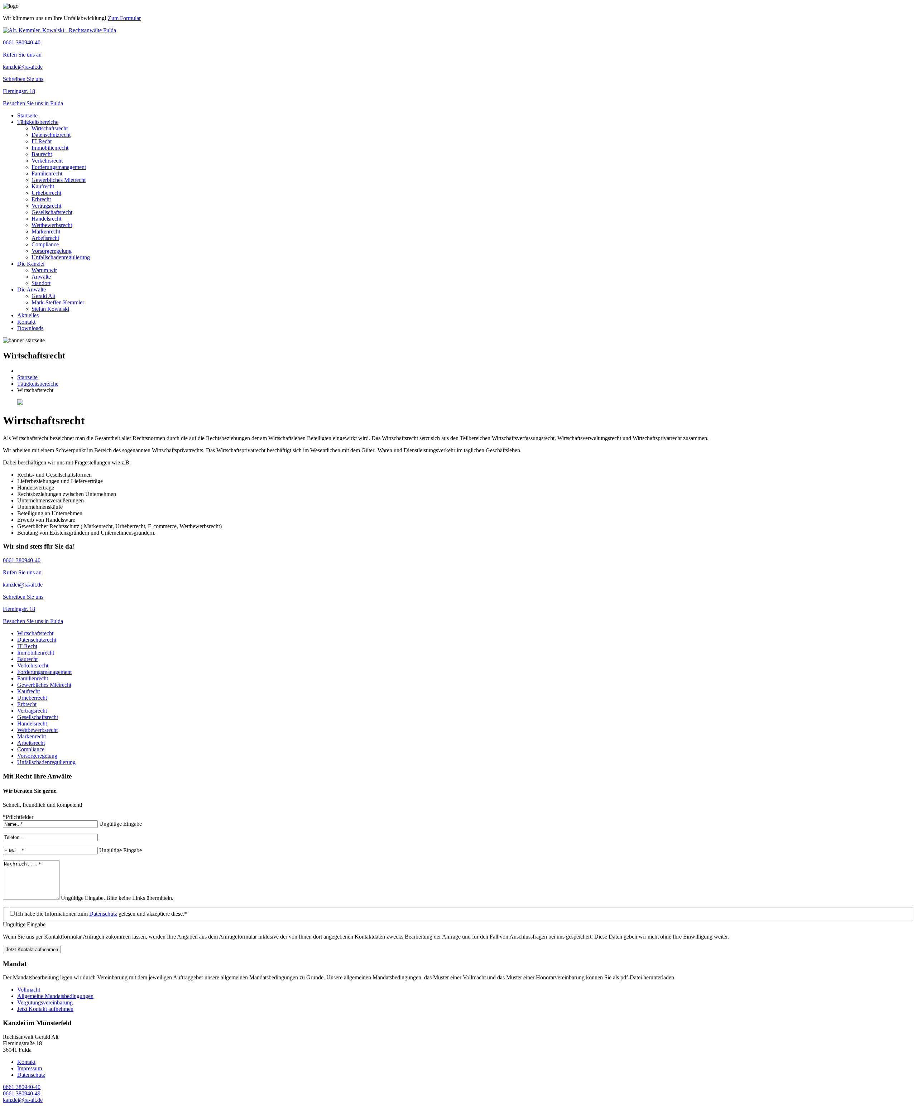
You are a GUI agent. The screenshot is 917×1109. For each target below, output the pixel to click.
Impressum (29, 1068)
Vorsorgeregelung (52, 251)
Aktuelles (28, 315)
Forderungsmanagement (59, 167)
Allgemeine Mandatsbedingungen (55, 996)
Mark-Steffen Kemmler (58, 302)
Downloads (30, 328)
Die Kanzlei (30, 264)
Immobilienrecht (50, 148)
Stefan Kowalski (50, 309)
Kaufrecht (43, 186)
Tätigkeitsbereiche (37, 122)
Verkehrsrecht (47, 161)
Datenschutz (103, 914)
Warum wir (44, 270)
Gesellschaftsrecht (52, 212)
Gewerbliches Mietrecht (59, 180)
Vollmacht (28, 990)
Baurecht (42, 154)
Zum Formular (124, 18)
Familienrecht (47, 173)
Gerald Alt (43, 296)
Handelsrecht (46, 219)
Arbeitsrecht (45, 238)
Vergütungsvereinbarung (45, 1002)
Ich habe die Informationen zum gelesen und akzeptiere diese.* (101, 914)
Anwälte (41, 277)
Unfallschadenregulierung (61, 257)
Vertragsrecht (46, 206)
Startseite (27, 115)
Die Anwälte (31, 289)
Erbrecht (41, 199)
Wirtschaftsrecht (50, 128)
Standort (41, 283)
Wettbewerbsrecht (52, 225)
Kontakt (26, 322)
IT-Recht (42, 141)
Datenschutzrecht (51, 135)
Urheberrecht (46, 193)
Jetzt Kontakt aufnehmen (32, 949)
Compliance (45, 244)
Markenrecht (46, 231)
